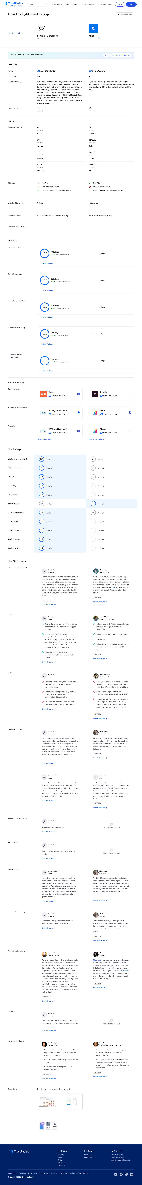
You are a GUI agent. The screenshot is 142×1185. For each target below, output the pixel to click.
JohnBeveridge (52, 1043)
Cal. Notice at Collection (66, 1173)
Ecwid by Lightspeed (47, 36)
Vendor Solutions (117, 1155)
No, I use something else (120, 55)
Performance (12, 495)
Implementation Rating (16, 512)
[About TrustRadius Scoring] (38, 71)
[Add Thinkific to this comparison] (130, 394)
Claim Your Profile (117, 1157)
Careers (60, 1160)
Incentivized (46, 600)
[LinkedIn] (132, 1174)
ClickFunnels (97, 960)
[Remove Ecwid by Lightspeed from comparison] (82, 25)
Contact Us (61, 1165)
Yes (106, 55)
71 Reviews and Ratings (95, 39)
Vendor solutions (71, 4)
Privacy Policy (33, 1173)
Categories (56, 4)
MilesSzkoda (51, 953)
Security (23, 1173)
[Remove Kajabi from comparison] (133, 25)
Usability (11, 477)
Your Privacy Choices (47, 1173)
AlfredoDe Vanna (104, 953)
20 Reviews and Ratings (44, 39)
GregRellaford (103, 617)
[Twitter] (126, 1174)
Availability (12, 486)
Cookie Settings (83, 1173)
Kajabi (92, 36)
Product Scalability (14, 530)
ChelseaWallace (52, 617)
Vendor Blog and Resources (121, 1160)
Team (60, 1157)
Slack (113, 587)
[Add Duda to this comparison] (78, 394)
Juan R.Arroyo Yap (104, 674)
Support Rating (13, 504)
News (60, 1163)
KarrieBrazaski (103, 1043)
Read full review (47, 604)
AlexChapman (103, 731)
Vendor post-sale (14, 539)
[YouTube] (116, 1174)
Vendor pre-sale (13, 548)
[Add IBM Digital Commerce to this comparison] (78, 412)
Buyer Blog (88, 1157)
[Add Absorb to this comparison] (130, 412)
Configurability (13, 521)
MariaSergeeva (103, 570)
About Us (61, 1155)
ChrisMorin (102, 776)
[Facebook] (121, 1174)
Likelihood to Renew (15, 468)
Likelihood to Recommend (17, 459)
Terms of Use (12, 1173)
